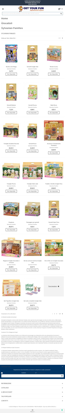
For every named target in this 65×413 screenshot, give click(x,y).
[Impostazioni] (62, 9)
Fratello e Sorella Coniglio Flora (53, 183)
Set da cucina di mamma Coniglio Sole (33, 261)
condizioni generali (30, 372)
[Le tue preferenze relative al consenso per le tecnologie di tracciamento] (62, 410)
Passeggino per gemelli (32, 222)
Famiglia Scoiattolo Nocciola (11, 143)
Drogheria (11, 222)
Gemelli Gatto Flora (54, 222)
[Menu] (2, 9)
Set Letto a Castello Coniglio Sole (32, 301)
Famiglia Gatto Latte (32, 183)
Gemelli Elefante (11, 105)
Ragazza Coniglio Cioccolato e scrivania (11, 261)
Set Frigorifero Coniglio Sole (11, 301)
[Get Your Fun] (30, 9)
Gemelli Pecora (32, 105)
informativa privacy (41, 372)
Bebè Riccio (54, 105)
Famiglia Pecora (11, 183)
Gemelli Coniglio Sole (32, 66)
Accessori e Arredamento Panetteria (54, 144)
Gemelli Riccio (32, 143)
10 (60, 313)
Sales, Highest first (11, 38)
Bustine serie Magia (11, 66)
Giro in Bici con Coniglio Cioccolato (54, 260)
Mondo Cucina (54, 66)
